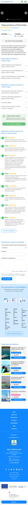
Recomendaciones (13, 437)
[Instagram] (21, 469)
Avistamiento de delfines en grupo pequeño (17, 378)
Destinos (14, 420)
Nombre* (4, 251)
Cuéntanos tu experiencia (8, 258)
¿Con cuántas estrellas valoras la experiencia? (13, 245)
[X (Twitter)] (9, 469)
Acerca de (14, 414)
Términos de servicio (16, 275)
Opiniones (14, 478)
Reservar (14, 502)
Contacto (14, 428)
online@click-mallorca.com (14, 456)
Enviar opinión (7, 279)
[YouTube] (11, 469)
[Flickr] (16, 469)
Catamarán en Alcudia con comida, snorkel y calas (18, 348)
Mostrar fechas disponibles (15, 41)
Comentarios (14, 27)
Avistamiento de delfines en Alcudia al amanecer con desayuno (17, 363)
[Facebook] (6, 469)
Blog (14, 426)
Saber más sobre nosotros (14, 333)
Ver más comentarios (9, 230)
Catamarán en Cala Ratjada (18, 391)
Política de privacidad (5, 275)
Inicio (14, 412)
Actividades (14, 423)
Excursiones (14, 417)
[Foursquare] (14, 469)
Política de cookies (14, 476)
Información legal (14, 472)
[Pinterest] (19, 469)
